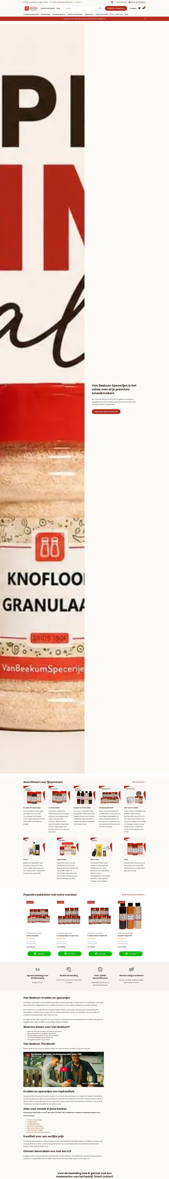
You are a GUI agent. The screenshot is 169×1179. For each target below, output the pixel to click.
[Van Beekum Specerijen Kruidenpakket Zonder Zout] (69, 916)
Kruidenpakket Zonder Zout (68, 936)
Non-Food (119, 14)
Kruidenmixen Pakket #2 (97, 936)
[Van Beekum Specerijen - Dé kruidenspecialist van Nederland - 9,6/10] (31, 8)
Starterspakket (32, 936)
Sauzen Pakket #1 (125, 936)
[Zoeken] (100, 8)
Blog (58, 8)
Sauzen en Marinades (75, 14)
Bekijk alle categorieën (116, 8)
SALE (126, 14)
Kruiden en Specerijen (31, 14)
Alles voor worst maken (35, 1130)
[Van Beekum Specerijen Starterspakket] (38, 916)
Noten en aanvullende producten (38, 1132)
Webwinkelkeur (140, 2)
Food (111, 14)
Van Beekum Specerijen (34, 933)
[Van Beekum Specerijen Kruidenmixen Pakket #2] (99, 916)
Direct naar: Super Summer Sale (106, 412)
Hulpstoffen (89, 14)
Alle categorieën (138, 782)
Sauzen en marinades (34, 1126)
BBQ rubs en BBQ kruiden (35, 1128)
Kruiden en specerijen (34, 1120)
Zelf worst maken (101, 14)
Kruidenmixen (46, 14)
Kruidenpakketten (59, 14)
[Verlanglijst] (139, 8)
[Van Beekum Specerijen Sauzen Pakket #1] (130, 916)
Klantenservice (121, 2)
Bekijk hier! (102, 19)
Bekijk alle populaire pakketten (133, 895)
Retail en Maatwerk (48, 8)
